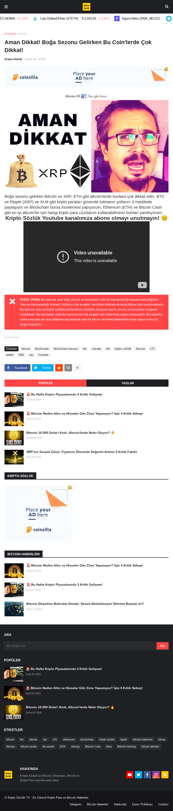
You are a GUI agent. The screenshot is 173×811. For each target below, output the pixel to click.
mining (75, 746)
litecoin (140, 348)
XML (21, 354)
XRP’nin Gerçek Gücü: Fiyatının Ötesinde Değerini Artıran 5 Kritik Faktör (81, 452)
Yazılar (127, 383)
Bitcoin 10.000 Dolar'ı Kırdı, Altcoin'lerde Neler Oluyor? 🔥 (70, 432)
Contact (163, 804)
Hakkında (120, 804)
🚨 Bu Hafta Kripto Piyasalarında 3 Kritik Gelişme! (64, 394)
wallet (10, 354)
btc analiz (48, 746)
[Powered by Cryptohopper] (168, 18)
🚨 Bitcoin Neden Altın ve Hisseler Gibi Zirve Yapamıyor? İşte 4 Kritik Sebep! (84, 413)
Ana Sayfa (10, 33)
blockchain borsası (66, 348)
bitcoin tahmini (150, 746)
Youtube (43, 354)
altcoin (33, 739)
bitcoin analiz (29, 746)
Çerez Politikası (142, 804)
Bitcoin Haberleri (97, 804)
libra (109, 746)
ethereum (69, 739)
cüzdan (96, 348)
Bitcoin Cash (93, 746)
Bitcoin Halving (126, 746)
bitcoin (23, 33)
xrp (31, 354)
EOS (63, 746)
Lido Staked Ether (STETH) (67, 18)
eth (108, 348)
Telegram (75, 804)
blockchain (42, 348)
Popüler (46, 383)
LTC (152, 348)
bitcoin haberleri (143, 739)
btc (85, 348)
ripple (123, 739)
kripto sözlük (123, 348)
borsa (161, 739)
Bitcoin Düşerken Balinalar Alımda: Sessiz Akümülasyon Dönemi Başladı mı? (85, 603)
